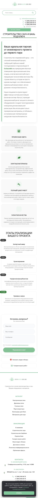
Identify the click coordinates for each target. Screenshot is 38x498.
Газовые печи (19, 406)
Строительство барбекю (19, 433)
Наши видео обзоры (19, 442)
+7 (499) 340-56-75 (30, 21)
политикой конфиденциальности (20, 345)
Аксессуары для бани (19, 412)
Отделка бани (19, 436)
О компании (19, 427)
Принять (19, 493)
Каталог (19, 396)
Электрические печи (19, 400)
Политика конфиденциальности (19, 447)
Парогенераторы (19, 409)
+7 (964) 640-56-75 (30, 22)
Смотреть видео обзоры (20, 360)
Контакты (19, 459)
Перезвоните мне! (19, 350)
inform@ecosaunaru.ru (29, 18)
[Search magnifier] (33, 12)
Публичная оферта (19, 450)
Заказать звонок (15, 29)
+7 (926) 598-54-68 (30, 24)
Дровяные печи (19, 403)
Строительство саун (19, 430)
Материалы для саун (19, 414)
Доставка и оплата (19, 445)
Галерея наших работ (20, 365)
